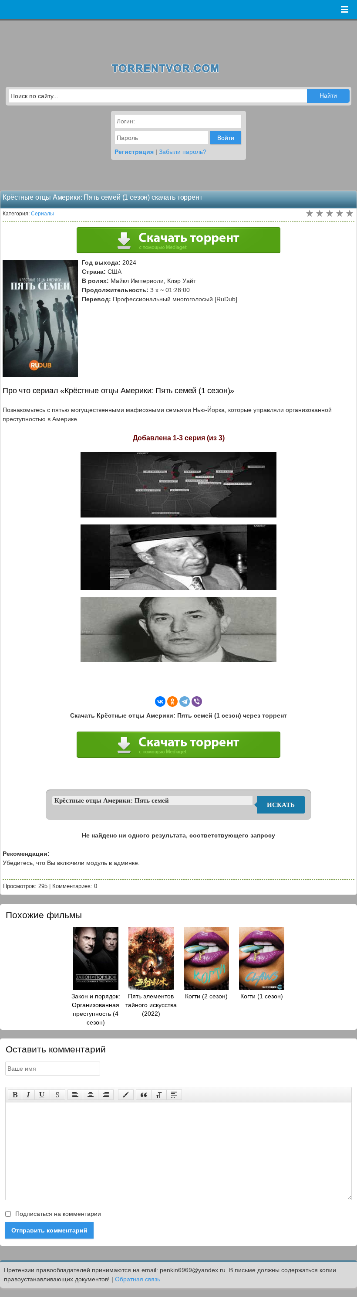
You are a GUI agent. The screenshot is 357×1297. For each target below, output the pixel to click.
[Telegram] (184, 701)
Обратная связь (137, 1279)
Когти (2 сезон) (206, 996)
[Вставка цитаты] (144, 1094)
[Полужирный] (15, 1094)
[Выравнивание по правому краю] (106, 1094)
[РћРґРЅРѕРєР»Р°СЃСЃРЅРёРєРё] (172, 701)
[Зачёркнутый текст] (57, 1094)
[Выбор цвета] (126, 1094)
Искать (281, 804)
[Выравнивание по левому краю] (75, 1094)
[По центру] (90, 1094)
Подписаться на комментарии (57, 1213)
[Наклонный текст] (28, 1094)
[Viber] (197, 701)
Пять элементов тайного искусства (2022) (151, 1005)
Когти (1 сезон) (261, 996)
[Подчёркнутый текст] (42, 1094)
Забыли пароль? (182, 151)
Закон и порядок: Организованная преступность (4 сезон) (95, 1009)
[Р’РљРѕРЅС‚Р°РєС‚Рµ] (160, 701)
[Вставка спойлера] (174, 1094)
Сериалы (42, 214)
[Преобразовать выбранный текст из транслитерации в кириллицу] (159, 1094)
